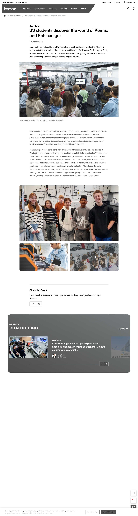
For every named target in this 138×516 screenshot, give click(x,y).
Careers (24, 2)
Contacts (117, 2)
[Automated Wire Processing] (10, 9)
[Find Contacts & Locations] (133, 507)
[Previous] (102, 364)
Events (110, 2)
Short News (56, 340)
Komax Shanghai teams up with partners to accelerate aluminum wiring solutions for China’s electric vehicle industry (78, 347)
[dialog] (69, 512)
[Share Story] (133, 493)
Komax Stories (15, 16)
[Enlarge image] (115, 114)
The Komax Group (7, 2)
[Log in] (134, 8)
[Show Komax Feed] (133, 500)
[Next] (106, 364)
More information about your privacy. (41, 513)
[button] (92, 512)
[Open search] (128, 8)
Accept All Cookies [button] (108, 512)
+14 (94, 257)
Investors (18, 2)
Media (104, 2)
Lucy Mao (61, 355)
